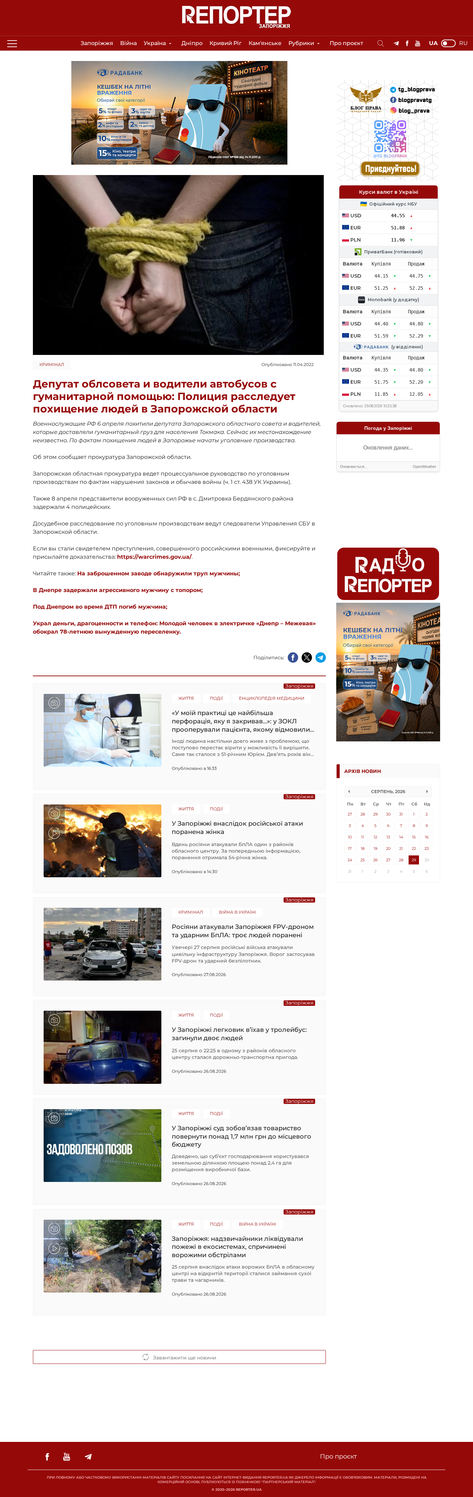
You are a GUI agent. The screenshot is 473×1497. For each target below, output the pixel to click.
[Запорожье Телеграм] (396, 43)
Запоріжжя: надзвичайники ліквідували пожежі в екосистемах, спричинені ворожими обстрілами (237, 1247)
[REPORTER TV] (418, 43)
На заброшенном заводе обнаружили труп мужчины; (158, 573)
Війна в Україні (237, 912)
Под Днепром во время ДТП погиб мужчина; (100, 606)
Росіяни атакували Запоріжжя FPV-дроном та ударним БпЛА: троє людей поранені (243, 931)
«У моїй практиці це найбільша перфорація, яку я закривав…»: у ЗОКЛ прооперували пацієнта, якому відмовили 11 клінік (241, 721)
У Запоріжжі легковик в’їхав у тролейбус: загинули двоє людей (239, 1034)
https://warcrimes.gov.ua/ (154, 557)
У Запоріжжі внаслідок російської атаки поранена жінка (237, 828)
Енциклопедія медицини (271, 698)
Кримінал (51, 364)
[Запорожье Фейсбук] (407, 43)
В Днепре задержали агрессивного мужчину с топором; (118, 590)
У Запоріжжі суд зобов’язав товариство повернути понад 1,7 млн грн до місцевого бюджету (241, 1136)
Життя (186, 698)
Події (216, 698)
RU (463, 43)
